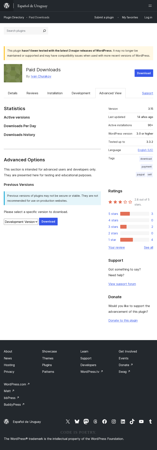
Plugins (47, 365)
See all (148, 247)
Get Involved (128, 351)
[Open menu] (151, 5)
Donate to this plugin (123, 320)
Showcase (49, 351)
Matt (9, 391)
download (146, 158)
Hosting (9, 365)
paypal (141, 174)
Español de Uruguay (27, 422)
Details (12, 93)
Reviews (32, 93)
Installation (55, 93)
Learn (84, 351)
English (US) (145, 150)
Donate (126, 365)
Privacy (9, 372)
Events (123, 358)
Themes (47, 358)
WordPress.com (17, 384)
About (8, 351)
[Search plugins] (44, 31)
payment (147, 166)
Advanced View (110, 93)
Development (81, 93)
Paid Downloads (43, 69)
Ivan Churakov (41, 76)
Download (144, 73)
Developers (88, 365)
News (8, 358)
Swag (124, 372)
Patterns (48, 372)
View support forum (122, 284)
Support (147, 93)
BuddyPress (14, 404)
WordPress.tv (91, 372)
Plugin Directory (14, 17)
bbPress (11, 398)
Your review (116, 247)
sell (150, 174)
